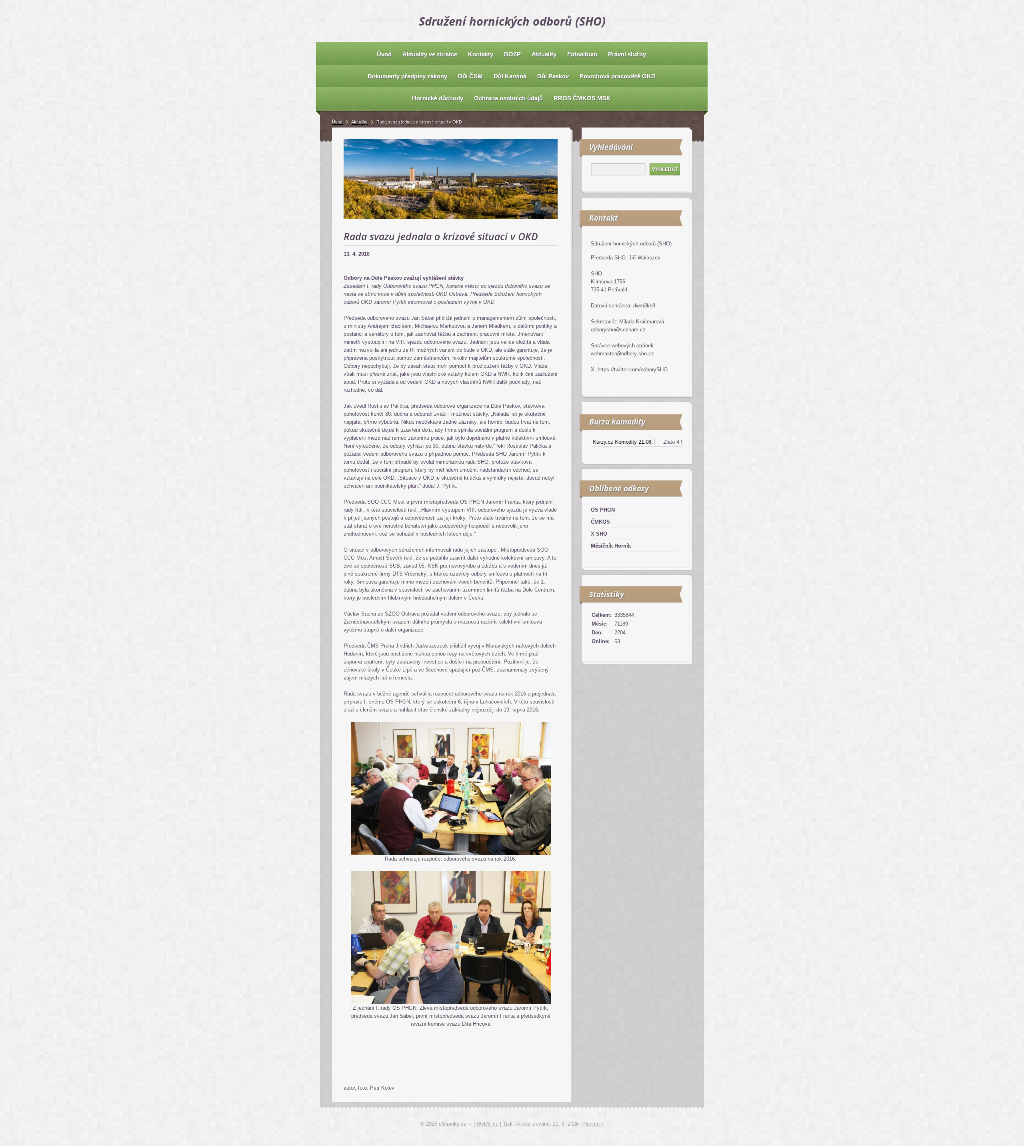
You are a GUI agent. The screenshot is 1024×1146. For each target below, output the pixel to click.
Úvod (337, 122)
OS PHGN (603, 510)
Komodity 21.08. (612, 442)
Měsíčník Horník (611, 546)
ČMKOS (600, 522)
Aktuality (359, 122)
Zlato (647, 442)
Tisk (508, 1124)
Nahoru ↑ (593, 1124)
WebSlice (487, 1124)
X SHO (599, 534)
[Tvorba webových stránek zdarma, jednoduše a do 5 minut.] (471, 1124)
